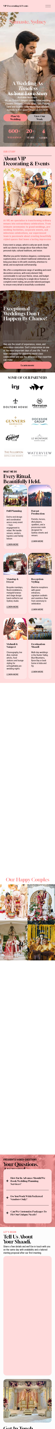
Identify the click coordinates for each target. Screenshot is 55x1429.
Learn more (27, 365)
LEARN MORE (12, 544)
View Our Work (39, 118)
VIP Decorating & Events (15, 6)
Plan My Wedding (15, 118)
